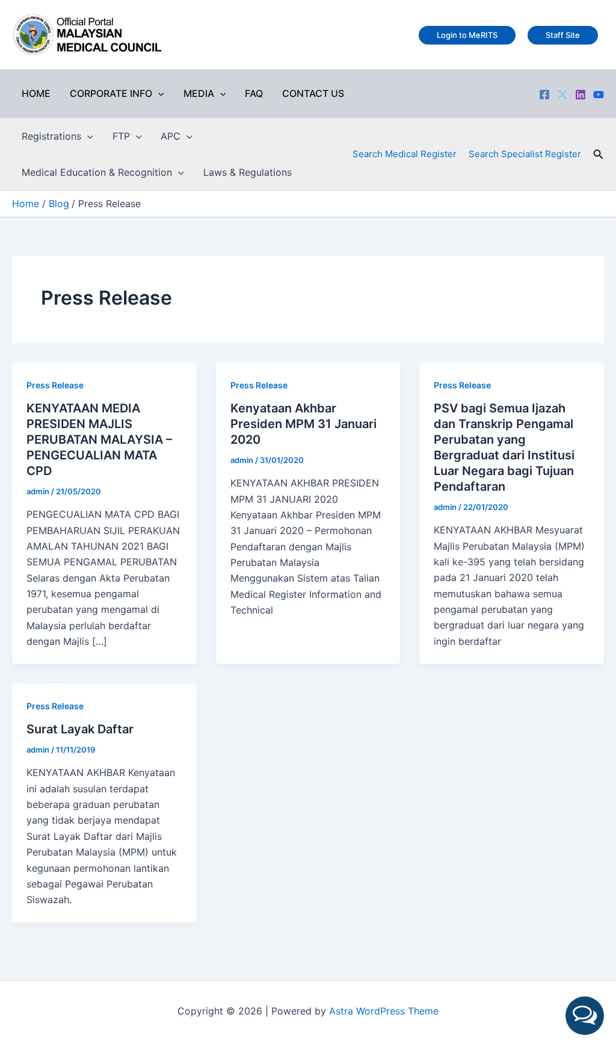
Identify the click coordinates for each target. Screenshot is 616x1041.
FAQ (254, 93)
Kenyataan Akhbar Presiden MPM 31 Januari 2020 (303, 424)
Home (36, 93)
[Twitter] (562, 94)
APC (170, 136)
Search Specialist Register (525, 154)
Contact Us (313, 93)
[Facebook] (544, 94)
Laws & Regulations (247, 172)
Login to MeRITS (467, 35)
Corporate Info (111, 93)
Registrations (51, 136)
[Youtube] (598, 94)
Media (198, 93)
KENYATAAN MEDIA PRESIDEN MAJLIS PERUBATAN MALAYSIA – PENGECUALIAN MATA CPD (99, 439)
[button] (158, 93)
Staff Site (563, 35)
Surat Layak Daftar (80, 729)
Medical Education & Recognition (97, 172)
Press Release (55, 385)
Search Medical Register (405, 154)
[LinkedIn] (580, 94)
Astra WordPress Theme (384, 1011)
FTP (121, 136)
